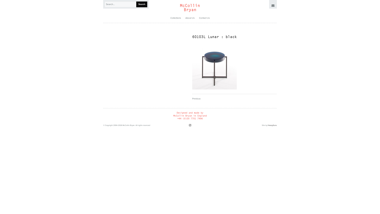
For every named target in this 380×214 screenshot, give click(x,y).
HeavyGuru (272, 125)
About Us (190, 18)
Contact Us (204, 18)
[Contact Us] (272, 5)
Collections (175, 18)
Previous (196, 98)
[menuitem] (175, 18)
